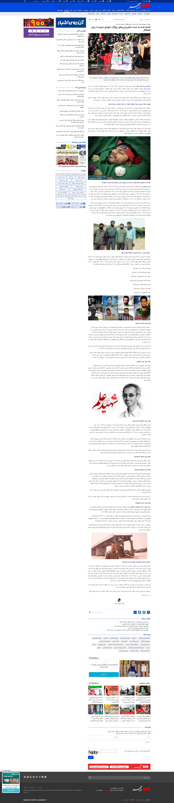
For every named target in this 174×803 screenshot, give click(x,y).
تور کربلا (71, 177)
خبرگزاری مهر (146, 86)
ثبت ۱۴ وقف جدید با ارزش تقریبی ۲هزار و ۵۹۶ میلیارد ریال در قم (70, 41)
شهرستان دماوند (145, 641)
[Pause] (121, 675)
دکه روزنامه (127, 14)
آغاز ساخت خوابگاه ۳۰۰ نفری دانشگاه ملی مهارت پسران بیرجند (71, 76)
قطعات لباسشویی (63, 186)
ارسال (90, 757)
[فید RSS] (30, 777)
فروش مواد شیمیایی (62, 183)
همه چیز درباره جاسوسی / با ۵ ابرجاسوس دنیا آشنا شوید (133, 622)
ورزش (96, 10)
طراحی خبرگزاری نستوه (142, 800)
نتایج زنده (53, 1)
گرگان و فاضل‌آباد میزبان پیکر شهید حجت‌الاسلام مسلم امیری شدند (70, 127)
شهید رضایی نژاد (97, 638)
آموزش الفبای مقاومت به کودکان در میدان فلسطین (135, 624)
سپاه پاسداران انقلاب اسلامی (115, 645)
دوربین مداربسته (63, 180)
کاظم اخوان (124, 641)
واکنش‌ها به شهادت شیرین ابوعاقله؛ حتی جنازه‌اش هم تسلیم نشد (131, 626)
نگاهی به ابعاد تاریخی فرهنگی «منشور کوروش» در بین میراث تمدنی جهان (70, 136)
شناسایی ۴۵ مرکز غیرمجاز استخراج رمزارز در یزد (72, 60)
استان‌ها (80, 10)
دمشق (99, 648)
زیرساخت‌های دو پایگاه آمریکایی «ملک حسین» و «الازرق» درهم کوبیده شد (71, 121)
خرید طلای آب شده (61, 174)
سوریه (147, 648)
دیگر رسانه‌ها (91, 14)
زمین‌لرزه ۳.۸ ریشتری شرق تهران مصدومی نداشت (71, 91)
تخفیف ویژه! (10, 790)
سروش (100, 1)
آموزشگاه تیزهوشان (78, 189)
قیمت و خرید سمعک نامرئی (78, 195)
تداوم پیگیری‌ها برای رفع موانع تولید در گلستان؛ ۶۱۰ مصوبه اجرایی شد (71, 46)
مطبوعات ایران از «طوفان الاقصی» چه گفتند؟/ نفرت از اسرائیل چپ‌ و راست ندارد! (127, 630)
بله (87, 1)
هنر (137, 10)
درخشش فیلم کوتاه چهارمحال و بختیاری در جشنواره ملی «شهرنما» (71, 35)
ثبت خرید (104, 674)
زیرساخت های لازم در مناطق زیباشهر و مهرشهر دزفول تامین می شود (70, 52)
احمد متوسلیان (102, 645)
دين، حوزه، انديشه (130, 10)
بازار (100, 10)
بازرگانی (25, 787)
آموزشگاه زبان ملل (62, 192)
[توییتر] (36, 777)
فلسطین (106, 638)
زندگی (97, 14)
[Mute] (124, 675)
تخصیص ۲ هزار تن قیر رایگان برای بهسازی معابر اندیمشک (71, 65)
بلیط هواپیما (62, 189)
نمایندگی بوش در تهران (78, 192)
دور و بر (109, 14)
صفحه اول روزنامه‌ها (79, 142)
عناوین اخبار (147, 14)
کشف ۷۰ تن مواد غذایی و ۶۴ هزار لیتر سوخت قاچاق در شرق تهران (70, 70)
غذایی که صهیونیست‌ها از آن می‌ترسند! (138, 628)
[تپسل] (90, 658)
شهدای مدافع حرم (125, 638)
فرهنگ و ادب (143, 10)
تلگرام (107, 1)
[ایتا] (25, 777)
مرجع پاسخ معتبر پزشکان (78, 183)
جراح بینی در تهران (80, 174)
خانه (149, 10)
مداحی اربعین (79, 180)
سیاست (91, 10)
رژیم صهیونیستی (145, 645)
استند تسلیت (61, 177)
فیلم (71, 10)
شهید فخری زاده (123, 651)
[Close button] (19, 771)
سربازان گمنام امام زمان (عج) (136, 648)
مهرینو (66, 195)
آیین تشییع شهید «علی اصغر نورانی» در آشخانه (72, 56)
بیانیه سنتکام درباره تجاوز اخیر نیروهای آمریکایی (72, 111)
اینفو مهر (134, 14)
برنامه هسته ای (134, 651)
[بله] (42, 777)
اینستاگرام (79, 1)
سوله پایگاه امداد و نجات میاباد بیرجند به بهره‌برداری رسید (71, 81)
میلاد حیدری (115, 641)
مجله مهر (66, 10)
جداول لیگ (44, 1)
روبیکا (64, 1)
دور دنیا (121, 14)
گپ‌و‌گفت (103, 14)
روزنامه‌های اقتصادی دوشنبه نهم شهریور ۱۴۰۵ (71, 166)
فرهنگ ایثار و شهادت (144, 638)
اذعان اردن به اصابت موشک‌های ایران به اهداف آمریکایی (72, 116)
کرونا (101, 525)
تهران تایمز (59, 195)
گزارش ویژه (115, 14)
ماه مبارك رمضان (145, 651)
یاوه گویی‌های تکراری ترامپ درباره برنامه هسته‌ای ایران (70, 131)
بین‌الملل (86, 10)
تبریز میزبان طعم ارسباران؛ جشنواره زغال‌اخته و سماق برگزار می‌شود (70, 101)
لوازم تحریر (71, 174)
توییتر (71, 1)
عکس (75, 10)
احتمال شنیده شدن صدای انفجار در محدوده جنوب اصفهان (71, 106)
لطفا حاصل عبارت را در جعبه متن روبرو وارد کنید (137, 751)
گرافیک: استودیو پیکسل (127, 800)
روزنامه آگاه (71, 199)
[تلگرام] (45, 777)
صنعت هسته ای (107, 648)
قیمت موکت (81, 177)
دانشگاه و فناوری (121, 10)
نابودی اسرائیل (114, 638)
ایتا (58, 1)
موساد (94, 645)
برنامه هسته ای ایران (104, 641)
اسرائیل (134, 638)
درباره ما (40, 787)
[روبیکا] (33, 777)
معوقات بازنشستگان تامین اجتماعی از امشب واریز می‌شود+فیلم (71, 95)
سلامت (113, 10)
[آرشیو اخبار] (27, 777)
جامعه (108, 10)
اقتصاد (104, 10)
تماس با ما (32, 787)
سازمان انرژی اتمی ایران (120, 648)
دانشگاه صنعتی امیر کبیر (132, 645)
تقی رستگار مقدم (134, 641)
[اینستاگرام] (39, 777)
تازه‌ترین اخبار (81, 31)
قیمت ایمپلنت (79, 186)
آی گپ (93, 1)
